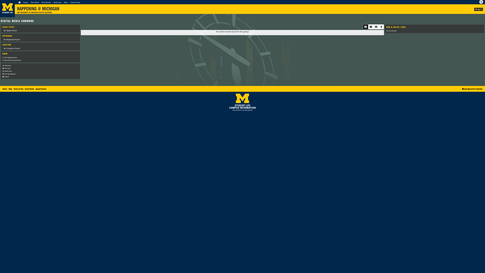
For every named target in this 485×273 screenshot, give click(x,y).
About (5, 89)
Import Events (41, 89)
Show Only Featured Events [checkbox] (12, 60)
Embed (6, 77)
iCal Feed (7, 68)
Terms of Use (18, 89)
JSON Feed (8, 71)
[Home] (19, 2)
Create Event (75, 2)
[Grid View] (376, 26)
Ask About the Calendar (473, 89)
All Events (57, 2)
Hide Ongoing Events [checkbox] (10, 57)
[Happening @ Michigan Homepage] (7, 15)
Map (66, 2)
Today (25, 2)
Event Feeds (29, 89)
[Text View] (370, 26)
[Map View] (381, 26)
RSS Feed (7, 65)
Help (10, 89)
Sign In (479, 9)
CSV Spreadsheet (9, 74)
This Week (35, 2)
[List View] (365, 26)
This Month (46, 2)
